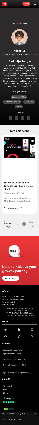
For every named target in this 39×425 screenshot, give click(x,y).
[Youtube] (5, 336)
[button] (14, 359)
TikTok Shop (29, 102)
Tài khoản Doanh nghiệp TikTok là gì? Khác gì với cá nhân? (18, 186)
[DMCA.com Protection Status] (8, 409)
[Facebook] (18, 329)
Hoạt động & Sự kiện (12, 102)
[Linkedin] (32, 329)
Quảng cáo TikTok (19, 97)
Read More (13, 209)
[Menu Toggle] (35, 4)
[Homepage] (4, 4)
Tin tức (19, 107)
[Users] (5, 329)
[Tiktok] (18, 336)
